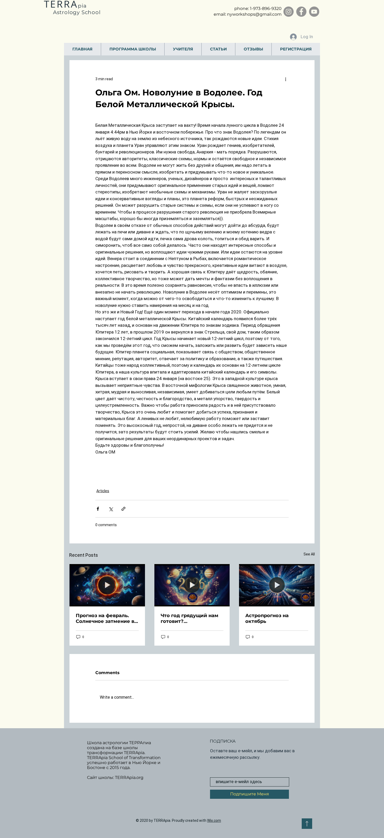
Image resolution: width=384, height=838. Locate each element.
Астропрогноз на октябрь (267, 618)
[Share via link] (123, 508)
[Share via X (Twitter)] (110, 508)
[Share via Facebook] (97, 508)
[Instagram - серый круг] (288, 12)
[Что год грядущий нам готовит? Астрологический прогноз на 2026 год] (192, 585)
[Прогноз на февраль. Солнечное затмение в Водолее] (107, 585)
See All (309, 554)
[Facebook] (301, 12)
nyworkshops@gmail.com (254, 14)
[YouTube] (314, 12)
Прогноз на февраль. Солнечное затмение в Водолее (105, 618)
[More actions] (285, 79)
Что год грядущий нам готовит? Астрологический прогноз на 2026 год (189, 618)
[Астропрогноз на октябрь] (277, 585)
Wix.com (214, 820)
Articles (102, 491)
